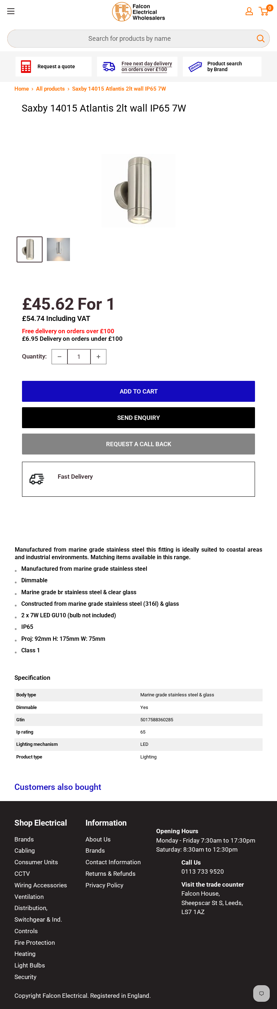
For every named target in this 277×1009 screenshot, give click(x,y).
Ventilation (29, 896)
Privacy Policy (104, 885)
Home (21, 89)
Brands (24, 839)
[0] (263, 11)
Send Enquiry (138, 417)
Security (25, 976)
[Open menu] (10, 11)
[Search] (261, 39)
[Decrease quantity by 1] (59, 356)
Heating (25, 953)
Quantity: (34, 356)
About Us (98, 839)
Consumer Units (36, 862)
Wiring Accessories (40, 885)
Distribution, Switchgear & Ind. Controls (38, 919)
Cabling (24, 850)
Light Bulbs (29, 965)
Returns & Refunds (110, 873)
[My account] (249, 11)
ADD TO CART (139, 391)
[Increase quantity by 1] (98, 356)
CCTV (22, 873)
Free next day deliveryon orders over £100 (147, 66)
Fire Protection (34, 942)
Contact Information (113, 862)
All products (50, 89)
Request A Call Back (138, 444)
